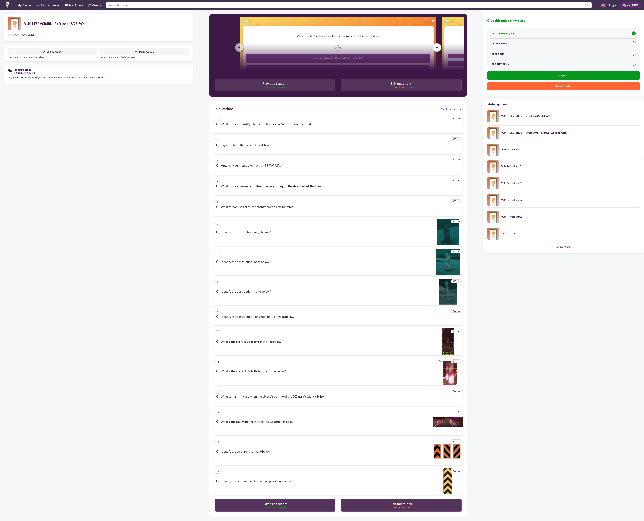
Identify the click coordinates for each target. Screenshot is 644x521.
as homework (499, 43)
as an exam (498, 53)
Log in (613, 5)
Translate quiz (146, 51)
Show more (563, 246)
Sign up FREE (630, 5)
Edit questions (55, 51)
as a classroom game (503, 33)
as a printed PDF (501, 63)
